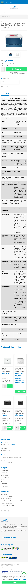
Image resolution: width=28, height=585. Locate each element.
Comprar (17, 69)
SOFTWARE (4, 484)
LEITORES (3, 481)
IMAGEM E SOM (5, 475)
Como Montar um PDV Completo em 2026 (11, 501)
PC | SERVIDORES (5, 477)
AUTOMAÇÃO (4, 471)
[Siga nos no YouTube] (5, 511)
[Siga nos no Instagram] (8, 511)
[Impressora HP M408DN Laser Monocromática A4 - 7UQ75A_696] (20, 374)
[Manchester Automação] (14, 7)
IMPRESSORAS (6, 17)
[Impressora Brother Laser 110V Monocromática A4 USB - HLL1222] (7, 413)
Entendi (14, 582)
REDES (2, 479)
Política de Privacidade (6, 503)
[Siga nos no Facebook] (1, 511)
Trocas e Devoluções (6, 498)
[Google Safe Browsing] (16, 548)
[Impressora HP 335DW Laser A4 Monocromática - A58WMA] (7, 371)
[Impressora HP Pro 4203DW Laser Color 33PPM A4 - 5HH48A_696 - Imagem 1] (11, 54)
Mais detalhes (21, 391)
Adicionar (9, 386)
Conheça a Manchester (7, 496)
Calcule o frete (7, 78)
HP (1, 21)
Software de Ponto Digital (7, 505)
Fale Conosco (4, 494)
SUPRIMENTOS (4, 486)
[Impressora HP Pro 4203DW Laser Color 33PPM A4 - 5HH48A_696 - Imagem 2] (17, 54)
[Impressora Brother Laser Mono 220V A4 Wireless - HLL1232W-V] (20, 413)
